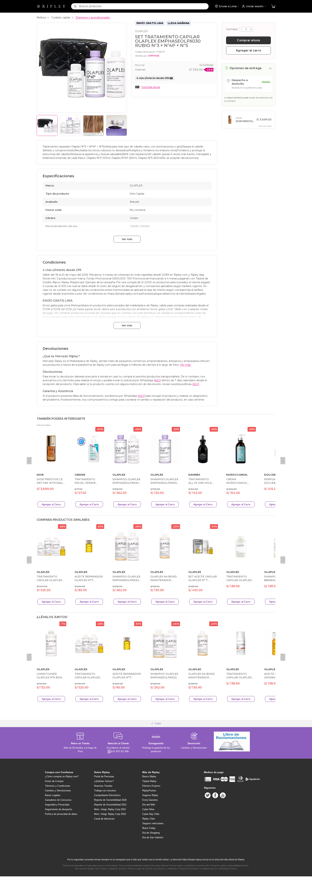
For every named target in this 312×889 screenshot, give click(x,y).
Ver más (127, 239)
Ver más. (185, 364)
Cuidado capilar (60, 17)
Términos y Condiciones (57, 785)
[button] (273, 6)
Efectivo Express (151, 785)
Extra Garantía (150, 800)
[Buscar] (75, 6)
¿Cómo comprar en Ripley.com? (62, 776)
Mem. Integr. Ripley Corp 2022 (110, 809)
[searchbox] (144, 6)
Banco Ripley (149, 776)
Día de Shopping (151, 832)
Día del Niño (148, 804)
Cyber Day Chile (150, 814)
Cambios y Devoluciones (58, 790)
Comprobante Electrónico (107, 795)
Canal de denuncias (104, 818)
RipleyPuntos (149, 790)
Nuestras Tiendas (103, 785)
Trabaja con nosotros (105, 790)
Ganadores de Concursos (58, 800)
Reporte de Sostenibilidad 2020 (110, 800)
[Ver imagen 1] (47, 125)
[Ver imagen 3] (93, 125)
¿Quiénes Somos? (104, 781)
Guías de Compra (54, 781)
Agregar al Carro (51, 504)
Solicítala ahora (151, 87)
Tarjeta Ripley (149, 781)
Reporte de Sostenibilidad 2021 (110, 804)
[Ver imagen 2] (70, 125)
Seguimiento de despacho (58, 809)
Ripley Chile (148, 818)
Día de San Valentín (152, 837)
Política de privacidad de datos (61, 814)
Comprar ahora (248, 40)
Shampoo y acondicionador (93, 17)
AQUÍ (157, 380)
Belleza (41, 17)
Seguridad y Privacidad (57, 804)
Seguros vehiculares (153, 823)
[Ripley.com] (53, 6)
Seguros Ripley (150, 795)
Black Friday (148, 828)
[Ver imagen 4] (116, 125)
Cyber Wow (148, 809)
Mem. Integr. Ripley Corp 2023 (110, 814)
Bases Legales (52, 795)
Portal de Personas (104, 776)
